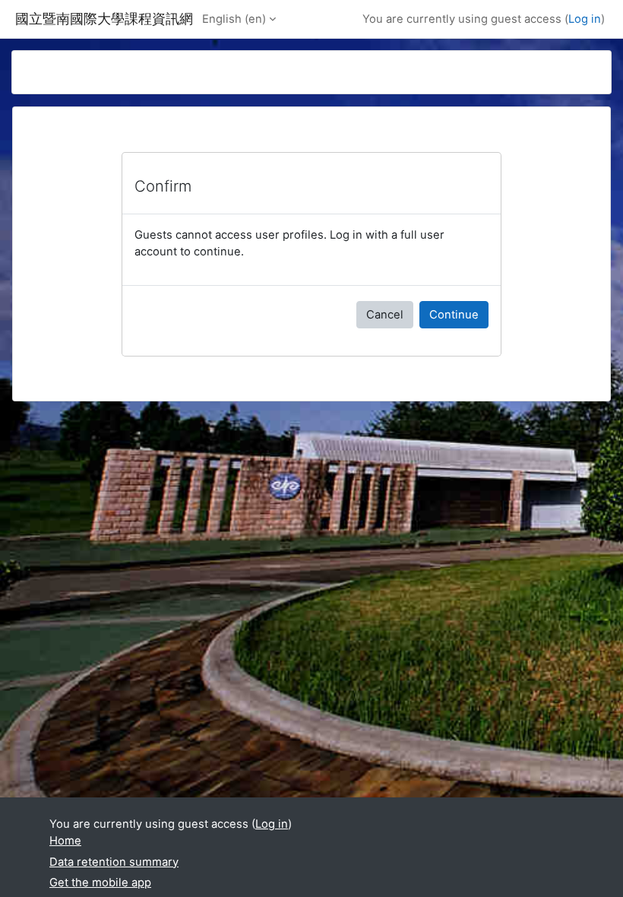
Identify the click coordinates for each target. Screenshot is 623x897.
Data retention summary (114, 862)
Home (65, 841)
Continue (454, 315)
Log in (584, 19)
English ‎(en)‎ (234, 19)
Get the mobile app (100, 882)
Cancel (384, 315)
